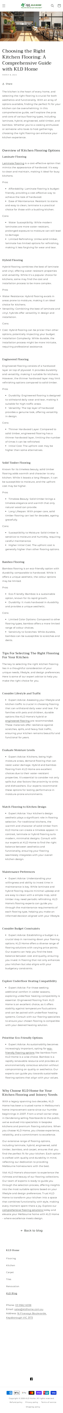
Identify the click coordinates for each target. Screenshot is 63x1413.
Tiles (8, 1279)
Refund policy (16, 1402)
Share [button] (9, 83)
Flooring (11, 1258)
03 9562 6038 (23, 1305)
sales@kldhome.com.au (28, 1309)
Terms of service (48, 1402)
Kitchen (10, 1265)
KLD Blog (11, 1293)
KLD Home (31, 1398)
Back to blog (33, 1230)
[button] (3, 5)
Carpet (10, 1272)
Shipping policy (33, 1407)
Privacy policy (31, 1402)
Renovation (12, 1286)
